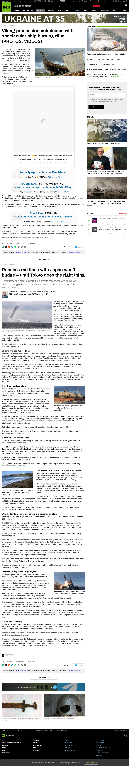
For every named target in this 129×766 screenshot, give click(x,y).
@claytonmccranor (26, 216)
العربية (3, 1)
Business (51, 10)
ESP (7, 1)
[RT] (37, 1)
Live (65, 740)
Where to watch (69, 745)
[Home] (6, 7)
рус (11, 730)
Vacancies (99, 755)
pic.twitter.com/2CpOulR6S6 (55, 216)
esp (8, 730)
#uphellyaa (26, 172)
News (3, 740)
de (15, 730)
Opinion (94, 10)
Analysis (85, 10)
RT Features (75, 10)
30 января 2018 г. (56, 177)
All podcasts (123, 214)
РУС (11, 1)
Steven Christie (35, 163)
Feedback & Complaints (103, 753)
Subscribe (96, 107)
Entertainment (105, 10)
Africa (66, 10)
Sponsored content (70, 750)
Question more (22, 6)
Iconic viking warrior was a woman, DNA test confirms (59, 718)
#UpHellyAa (29, 183)
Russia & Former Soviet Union (24, 10)
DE (14, 1)
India (59, 10)
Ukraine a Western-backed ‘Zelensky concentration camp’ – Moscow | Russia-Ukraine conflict (65, 6)
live (96, 6)
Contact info (99, 750)
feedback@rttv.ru (75, 252)
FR (17, 1)
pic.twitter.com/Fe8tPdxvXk (50, 172)
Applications (68, 742)
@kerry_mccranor (26, 187)
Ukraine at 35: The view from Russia (100, 144)
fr (18, 730)
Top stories (91, 26)
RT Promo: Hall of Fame (103, 747)
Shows (115, 10)
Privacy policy (100, 742)
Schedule (67, 747)
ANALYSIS (9, 655)
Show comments (43, 259)
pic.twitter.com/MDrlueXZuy (54, 187)
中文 (24, 1)
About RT (99, 745)
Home (4, 25)
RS (20, 1)
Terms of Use (100, 740)
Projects (123, 10)
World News (40, 10)
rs (21, 730)
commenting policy (21, 252)
